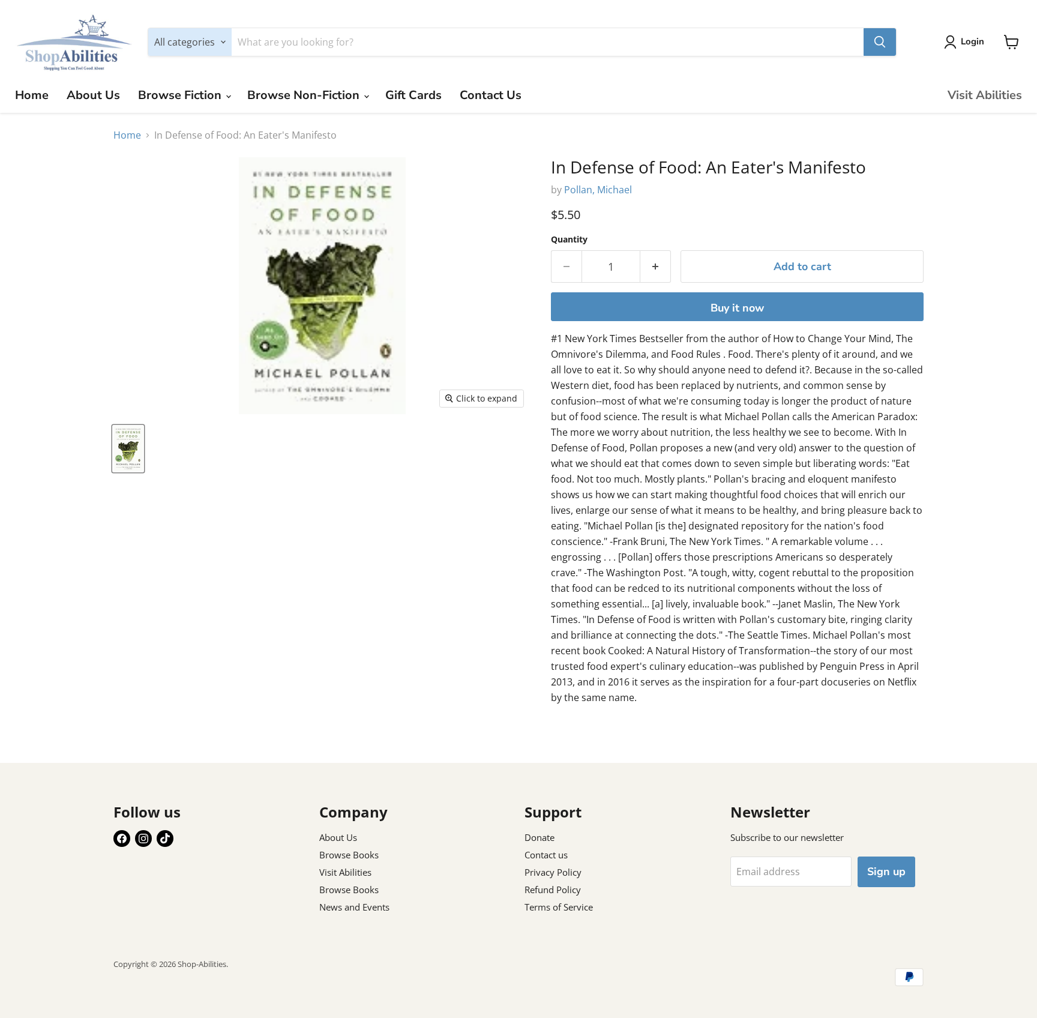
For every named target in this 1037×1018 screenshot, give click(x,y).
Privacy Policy (553, 872)
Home (32, 95)
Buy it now (737, 308)
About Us (93, 95)
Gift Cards (413, 95)
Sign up (886, 871)
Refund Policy (553, 890)
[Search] (880, 42)
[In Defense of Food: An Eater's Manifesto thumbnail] (128, 448)
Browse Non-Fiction (304, 95)
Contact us (546, 855)
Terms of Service (559, 907)
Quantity (569, 239)
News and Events (354, 907)
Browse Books (349, 855)
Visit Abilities (985, 95)
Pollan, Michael (598, 189)
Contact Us (491, 95)
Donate (540, 837)
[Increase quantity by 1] (655, 266)
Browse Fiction (181, 95)
